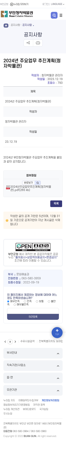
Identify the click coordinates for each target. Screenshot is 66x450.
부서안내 (12, 352)
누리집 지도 (9, 400)
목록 (56, 203)
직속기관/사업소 (16, 365)
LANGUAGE (57, 4)
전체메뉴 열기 (61, 15)
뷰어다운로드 (29, 409)
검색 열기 (54, 15)
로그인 (45, 4)
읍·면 (10, 377)
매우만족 (15, 301)
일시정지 (10, 342)
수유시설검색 (27, 341)
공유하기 (28, 43)
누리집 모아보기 (21, 4)
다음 (15, 342)
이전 (5, 342)
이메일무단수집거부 (28, 400)
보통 (41, 301)
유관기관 (12, 389)
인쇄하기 (37, 43)
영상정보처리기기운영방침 (16, 404)
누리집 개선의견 (11, 409)
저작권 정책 (39, 404)
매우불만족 (23, 304)
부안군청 (4, 4)
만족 (29, 301)
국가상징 (43, 409)
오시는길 (7, 413)
